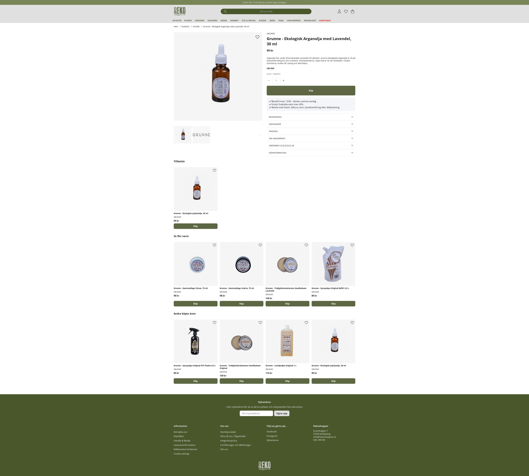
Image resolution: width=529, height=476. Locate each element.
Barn (272, 20)
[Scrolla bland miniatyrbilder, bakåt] (176, 135)
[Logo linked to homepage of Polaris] (180, 11)
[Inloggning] (339, 11)
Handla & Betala (182, 440)
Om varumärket (277, 138)
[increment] (283, 80)
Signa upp (281, 413)
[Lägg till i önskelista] (258, 37)
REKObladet (310, 20)
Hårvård (199, 20)
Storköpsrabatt (228, 431)
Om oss (224, 449)
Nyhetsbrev (273, 440)
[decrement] (269, 80)
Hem (176, 26)
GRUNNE (271, 33)
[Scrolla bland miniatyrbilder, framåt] (259, 135)
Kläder (262, 20)
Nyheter (177, 20)
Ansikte (196, 26)
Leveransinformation (184, 445)
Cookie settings (182, 453)
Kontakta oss (180, 431)
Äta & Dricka (249, 20)
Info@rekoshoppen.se (324, 436)
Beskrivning (275, 117)
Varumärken (294, 20)
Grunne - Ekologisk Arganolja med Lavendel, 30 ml (226, 26)
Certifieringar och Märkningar (235, 445)
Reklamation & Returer (185, 449)
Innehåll (273, 131)
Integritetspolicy (228, 440)
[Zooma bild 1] (218, 76)
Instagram (272, 435)
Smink (224, 20)
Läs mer (270, 68)
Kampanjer (325, 20)
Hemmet (234, 20)
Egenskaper (275, 124)
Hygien (188, 20)
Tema (281, 20)
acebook (272, 431)
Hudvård (212, 20)
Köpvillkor (179, 436)
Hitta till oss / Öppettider (233, 436)
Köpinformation (277, 152)
